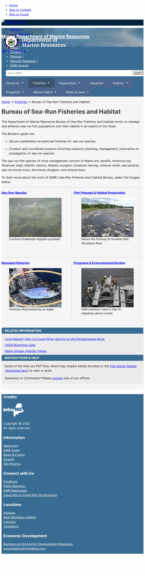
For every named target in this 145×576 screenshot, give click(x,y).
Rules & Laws (73, 93)
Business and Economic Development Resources (38, 544)
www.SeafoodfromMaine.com (24, 548)
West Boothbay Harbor (19, 517)
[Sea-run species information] (35, 217)
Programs (11, 93)
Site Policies (12, 464)
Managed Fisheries (16, 263)
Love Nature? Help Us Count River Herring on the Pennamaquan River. (55, 339)
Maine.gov (10, 446)
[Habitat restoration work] (107, 217)
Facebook (10, 481)
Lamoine (9, 522)
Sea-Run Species (14, 193)
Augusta (9, 513)
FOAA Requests (14, 486)
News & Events (14, 455)
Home (13, 5)
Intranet (8, 459)
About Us (10, 84)
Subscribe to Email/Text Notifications (30, 495)
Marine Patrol (40, 93)
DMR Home (11, 450)
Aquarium (96, 83)
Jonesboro (11, 526)
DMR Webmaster (15, 490)
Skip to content (20, 10)
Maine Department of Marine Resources (45, 36)
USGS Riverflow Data (20, 345)
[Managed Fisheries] (35, 287)
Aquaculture (65, 84)
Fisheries (37, 84)
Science (116, 84)
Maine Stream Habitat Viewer (26, 351)
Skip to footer (19, 14)
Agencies (15, 29)
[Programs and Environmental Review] (107, 287)
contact (57, 378)
